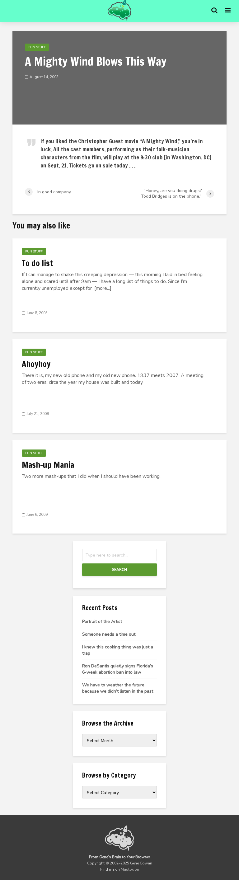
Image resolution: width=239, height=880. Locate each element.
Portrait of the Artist (102, 621)
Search (119, 569)
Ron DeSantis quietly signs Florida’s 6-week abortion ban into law (117, 669)
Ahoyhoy (36, 364)
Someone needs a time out (108, 634)
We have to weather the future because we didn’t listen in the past (117, 688)
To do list (37, 263)
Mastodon (130, 869)
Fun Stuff (37, 47)
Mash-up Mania (48, 465)
